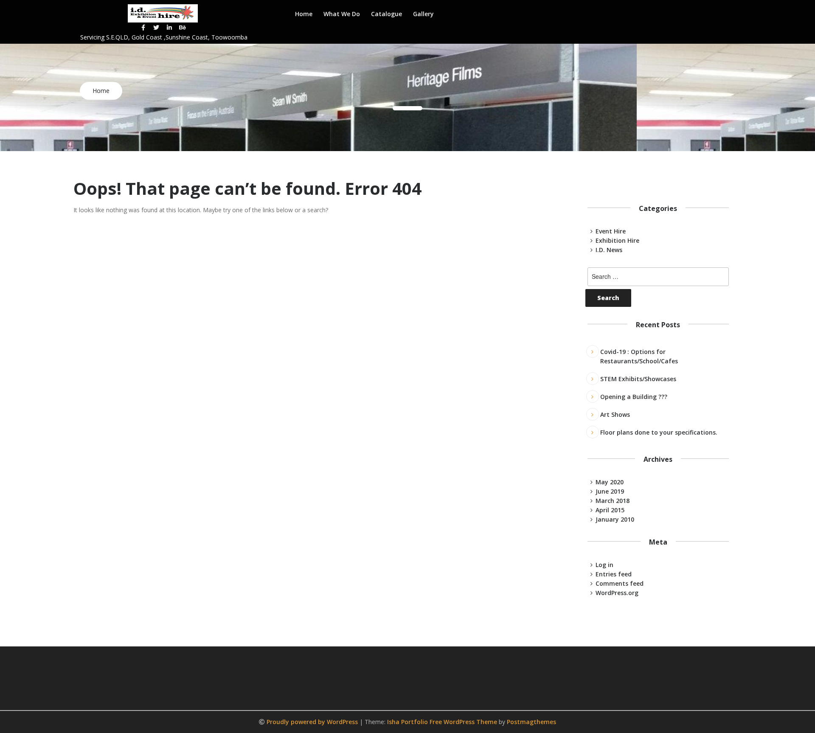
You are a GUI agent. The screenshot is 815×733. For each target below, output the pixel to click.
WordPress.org (617, 593)
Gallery (423, 14)
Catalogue (386, 14)
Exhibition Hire (617, 240)
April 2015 (610, 510)
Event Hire (611, 231)
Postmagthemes (531, 722)
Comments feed (620, 583)
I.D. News (609, 250)
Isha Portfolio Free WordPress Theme (442, 722)
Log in (604, 565)
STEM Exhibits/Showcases (638, 379)
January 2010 (615, 519)
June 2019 (610, 491)
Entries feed (614, 574)
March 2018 (613, 501)
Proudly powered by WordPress (313, 722)
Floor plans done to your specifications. (658, 432)
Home (303, 14)
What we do (341, 14)
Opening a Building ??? (633, 397)
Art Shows (615, 414)
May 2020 (610, 482)
